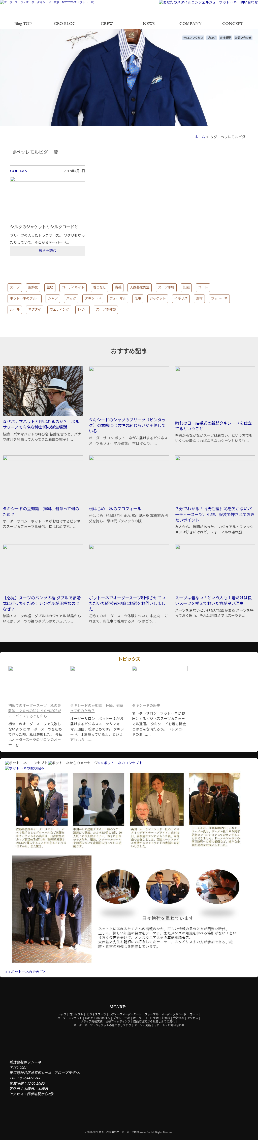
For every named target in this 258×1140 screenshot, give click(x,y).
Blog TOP (23, 24)
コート (203, 287)
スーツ (15, 287)
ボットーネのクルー (24, 298)
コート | (194, 1014)
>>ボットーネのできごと (25, 972)
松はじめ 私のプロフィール (115, 509)
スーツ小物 (166, 287)
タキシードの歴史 (146, 706)
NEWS (149, 24)
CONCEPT (232, 24)
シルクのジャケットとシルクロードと (44, 227)
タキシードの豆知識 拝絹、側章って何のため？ (41, 512)
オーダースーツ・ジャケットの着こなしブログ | (104, 1025)
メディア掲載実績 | (93, 1021)
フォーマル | (153, 1014)
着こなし (99, 287)
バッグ (71, 298)
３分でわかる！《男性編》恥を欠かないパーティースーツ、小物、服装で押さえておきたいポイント (215, 515)
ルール (15, 309)
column (18, 171)
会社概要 (225, 38)
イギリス (180, 298)
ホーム (200, 137)
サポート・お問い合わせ (169, 1025)
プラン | (118, 1018)
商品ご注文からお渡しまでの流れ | (155, 1021)
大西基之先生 (139, 287)
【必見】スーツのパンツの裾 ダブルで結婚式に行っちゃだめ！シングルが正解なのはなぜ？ (42, 604)
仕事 (138, 298)
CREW (107, 24)
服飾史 (33, 287)
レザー (82, 309)
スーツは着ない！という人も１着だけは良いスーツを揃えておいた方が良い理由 (213, 601)
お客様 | (167, 1018)
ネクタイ (34, 309)
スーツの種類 (106, 309)
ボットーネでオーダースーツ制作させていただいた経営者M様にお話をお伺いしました (127, 604)
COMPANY (190, 24)
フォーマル (118, 298)
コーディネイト (73, 287)
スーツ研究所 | (143, 1025)
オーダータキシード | (175, 1014)
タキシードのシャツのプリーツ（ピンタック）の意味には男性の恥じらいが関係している (127, 426)
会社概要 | (179, 1018)
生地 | (128, 1018)
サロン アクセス (193, 38)
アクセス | (193, 1018)
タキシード (93, 298)
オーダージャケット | (70, 1018)
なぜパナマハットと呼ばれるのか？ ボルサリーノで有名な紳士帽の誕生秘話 (41, 425)
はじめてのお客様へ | (98, 1018)
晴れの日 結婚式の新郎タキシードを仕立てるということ (213, 426)
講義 (118, 287)
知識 (186, 287)
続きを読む (47, 251)
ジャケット (158, 298)
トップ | (63, 1014)
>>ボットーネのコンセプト (120, 763)
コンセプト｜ (77, 1014)
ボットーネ (219, 298)
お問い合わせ (243, 38)
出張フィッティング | (119, 1021)
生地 (50, 287)
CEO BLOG (65, 24)
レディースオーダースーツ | (126, 1014)
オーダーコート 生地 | (147, 1018)
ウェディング (59, 309)
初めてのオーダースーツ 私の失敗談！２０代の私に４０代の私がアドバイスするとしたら (34, 711)
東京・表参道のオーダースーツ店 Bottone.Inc (124, 1132)
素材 (199, 298)
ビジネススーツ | (97, 1014)
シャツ (53, 298)
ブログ (211, 38)
